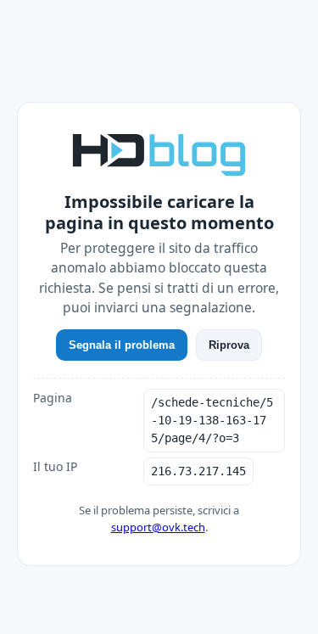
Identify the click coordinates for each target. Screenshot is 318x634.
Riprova (229, 345)
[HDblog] (159, 153)
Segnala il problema (122, 345)
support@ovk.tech (158, 527)
